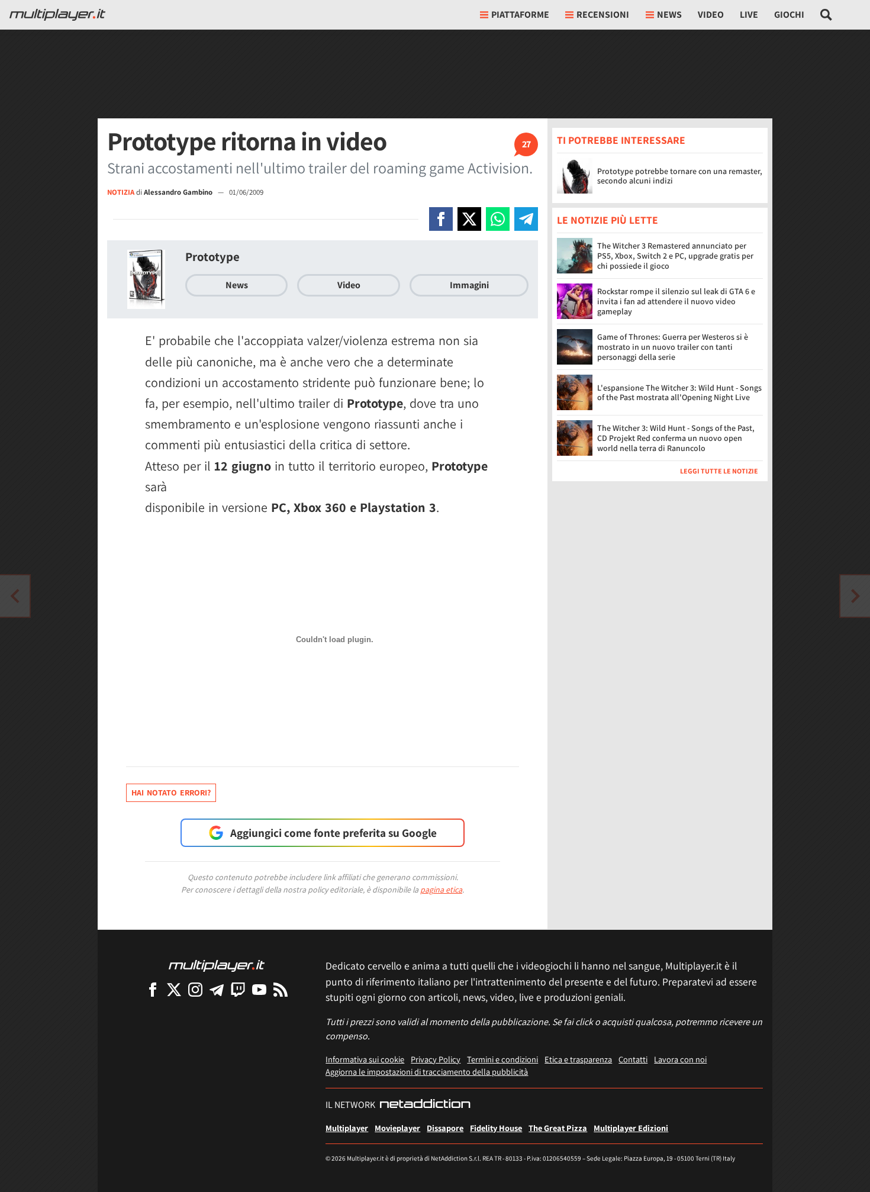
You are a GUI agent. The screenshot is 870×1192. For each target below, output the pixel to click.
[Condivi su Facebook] (441, 219)
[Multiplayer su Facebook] (153, 989)
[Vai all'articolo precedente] (855, 596)
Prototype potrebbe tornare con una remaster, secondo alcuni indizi (679, 176)
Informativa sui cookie (365, 1059)
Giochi (789, 14)
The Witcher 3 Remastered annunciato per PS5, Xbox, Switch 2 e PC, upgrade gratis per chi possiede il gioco (675, 256)
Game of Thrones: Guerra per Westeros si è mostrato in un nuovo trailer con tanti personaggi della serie (672, 347)
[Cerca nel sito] (826, 15)
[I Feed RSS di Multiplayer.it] (280, 989)
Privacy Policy (435, 1059)
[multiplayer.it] (217, 965)
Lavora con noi (680, 1059)
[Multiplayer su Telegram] (217, 989)
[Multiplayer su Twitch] (238, 989)
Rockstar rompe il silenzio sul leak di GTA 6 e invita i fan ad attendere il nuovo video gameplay (676, 301)
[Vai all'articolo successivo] (15, 596)
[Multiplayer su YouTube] (259, 989)
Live (749, 14)
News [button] (669, 14)
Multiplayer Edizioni (631, 1127)
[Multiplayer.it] (57, 15)
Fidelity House (496, 1127)
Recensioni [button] (602, 14)
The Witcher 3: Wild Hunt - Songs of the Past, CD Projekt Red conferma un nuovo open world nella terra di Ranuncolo (676, 438)
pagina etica (441, 889)
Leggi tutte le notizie (719, 471)
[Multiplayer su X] (174, 989)
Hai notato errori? (171, 792)
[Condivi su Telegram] (526, 219)
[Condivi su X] (469, 219)
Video (711, 14)
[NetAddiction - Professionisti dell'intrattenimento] (425, 1105)
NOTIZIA (120, 192)
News (236, 285)
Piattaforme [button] (520, 14)
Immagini (469, 285)
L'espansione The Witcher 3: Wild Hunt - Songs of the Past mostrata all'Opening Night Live (679, 392)
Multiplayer (347, 1127)
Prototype (212, 257)
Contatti (632, 1059)
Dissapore (445, 1127)
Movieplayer (397, 1127)
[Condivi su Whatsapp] (498, 219)
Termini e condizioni (502, 1059)
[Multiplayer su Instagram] (195, 989)
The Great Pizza (558, 1127)
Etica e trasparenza (578, 1059)
